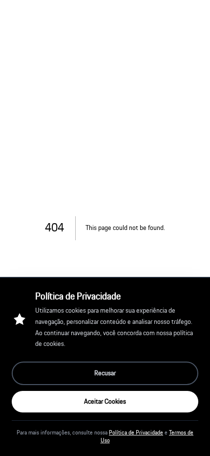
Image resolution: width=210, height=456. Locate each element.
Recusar (105, 373)
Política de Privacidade (136, 432)
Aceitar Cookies (105, 401)
